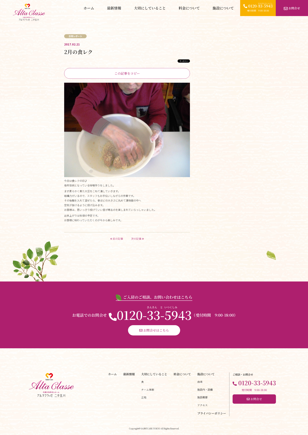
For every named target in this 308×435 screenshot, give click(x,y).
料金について (189, 7)
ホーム (89, 7)
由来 (199, 382)
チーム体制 (147, 389)
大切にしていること (150, 7)
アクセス (202, 405)
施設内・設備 (205, 389)
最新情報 (114, 7)
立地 (143, 397)
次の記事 (136, 239)
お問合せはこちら (155, 330)
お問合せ (294, 8)
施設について (223, 7)
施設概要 (202, 397)
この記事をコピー (127, 73)
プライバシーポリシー (211, 413)
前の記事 (117, 239)
